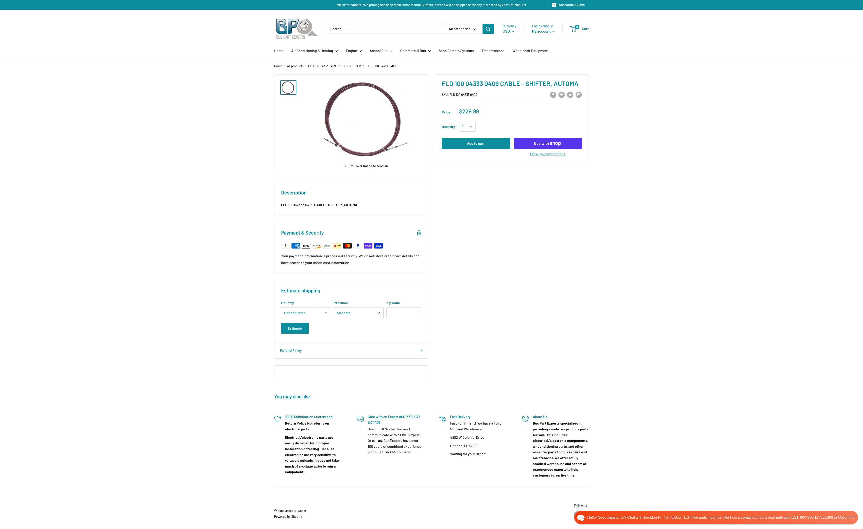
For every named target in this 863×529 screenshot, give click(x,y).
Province (341, 303)
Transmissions (493, 50)
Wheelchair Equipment (530, 50)
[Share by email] (579, 94)
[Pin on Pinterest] (561, 94)
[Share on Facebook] (553, 94)
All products (295, 66)
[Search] (488, 29)
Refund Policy (291, 350)
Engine (351, 50)
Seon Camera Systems (456, 50)
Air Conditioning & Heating (312, 50)
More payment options (547, 154)
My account (541, 31)
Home (278, 50)
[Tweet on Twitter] (570, 94)
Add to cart (476, 143)
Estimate (295, 328)
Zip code (393, 303)
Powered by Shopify (288, 516)
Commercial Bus (413, 50)
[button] (716, 517)
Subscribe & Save (572, 5)
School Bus (378, 50)
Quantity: (449, 126)
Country (287, 303)
